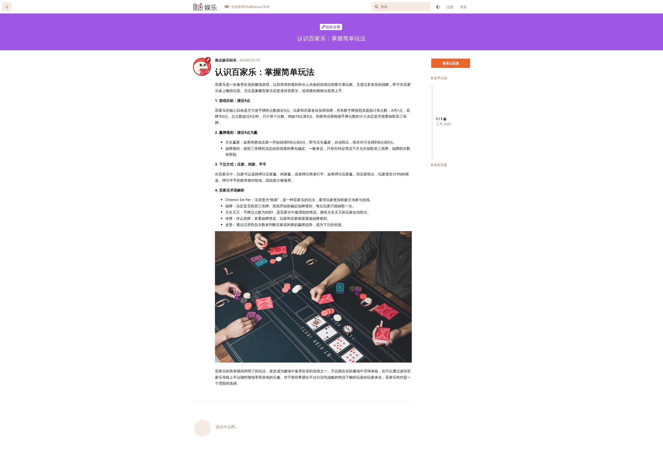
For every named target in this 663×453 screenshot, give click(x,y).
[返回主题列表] (6, 6)
